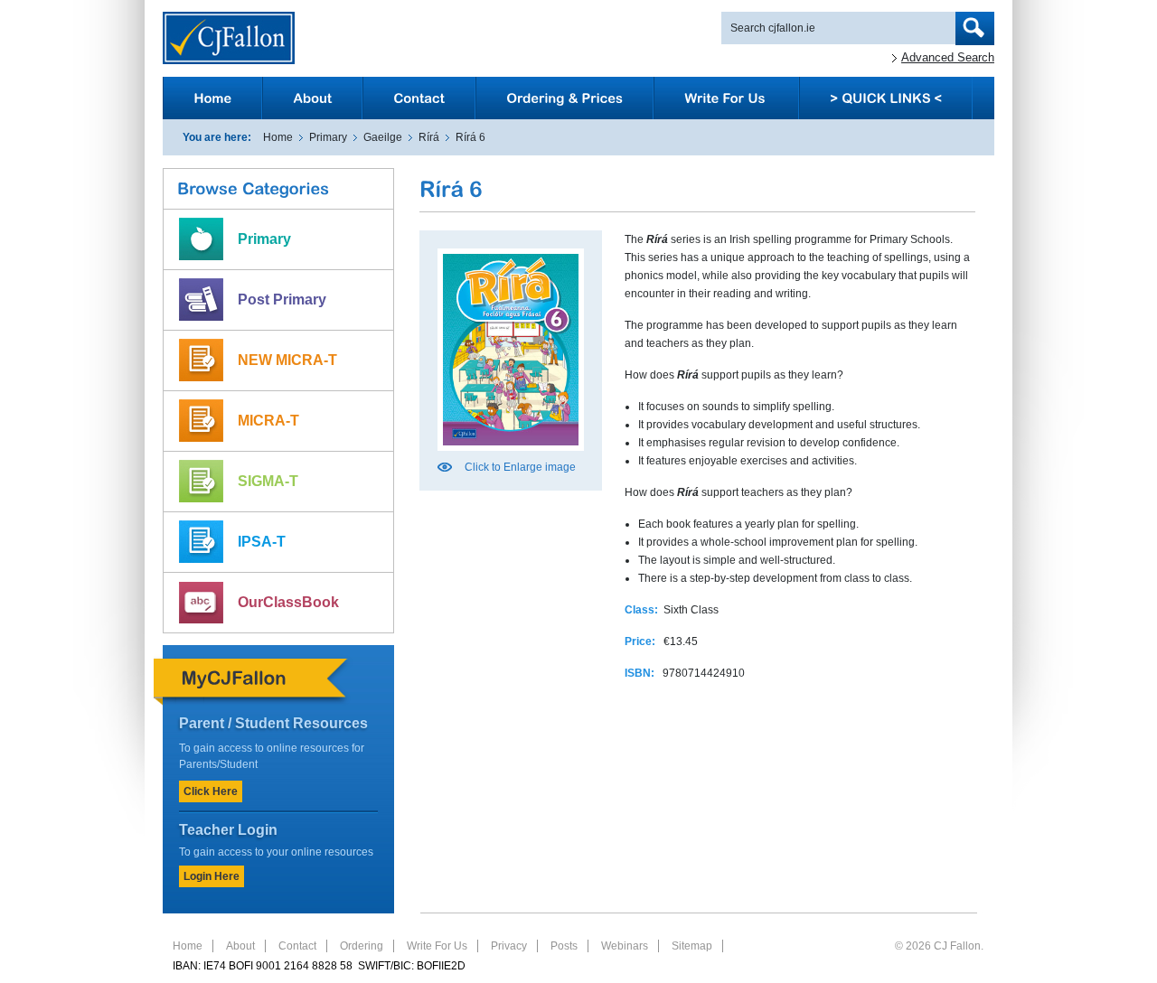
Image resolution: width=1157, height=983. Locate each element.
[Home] (212, 98)
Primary (328, 137)
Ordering (361, 946)
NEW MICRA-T (287, 360)
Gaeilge (382, 137)
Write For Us (437, 946)
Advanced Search (947, 57)
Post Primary (282, 299)
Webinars (624, 946)
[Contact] (418, 98)
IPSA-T (262, 541)
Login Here (211, 876)
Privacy (509, 946)
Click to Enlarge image (520, 467)
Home (278, 137)
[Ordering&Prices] (564, 98)
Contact (297, 946)
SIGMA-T (268, 481)
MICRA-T (268, 420)
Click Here (210, 791)
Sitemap (692, 946)
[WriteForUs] (726, 98)
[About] (312, 98)
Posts (564, 946)
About (240, 946)
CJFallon (229, 38)
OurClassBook (288, 602)
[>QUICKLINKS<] (886, 98)
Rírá (429, 137)
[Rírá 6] (510, 456)
